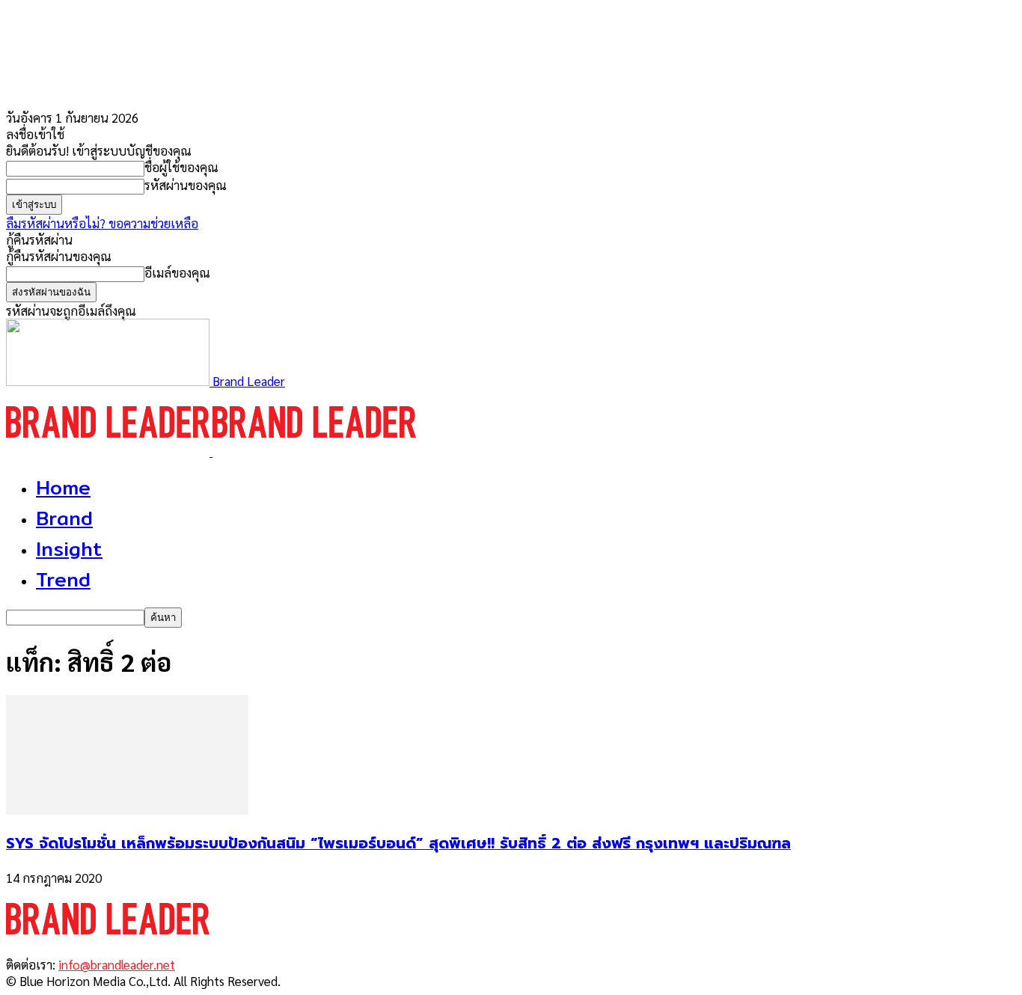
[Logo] (109, 451)
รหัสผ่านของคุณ (185, 185)
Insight (69, 548)
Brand (64, 518)
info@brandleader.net (116, 964)
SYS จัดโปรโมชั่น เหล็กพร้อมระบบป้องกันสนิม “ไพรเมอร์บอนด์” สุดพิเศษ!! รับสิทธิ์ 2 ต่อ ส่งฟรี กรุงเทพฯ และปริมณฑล (398, 843)
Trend (63, 579)
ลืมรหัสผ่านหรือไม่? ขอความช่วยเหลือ (102, 223)
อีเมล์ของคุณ (177, 272)
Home (63, 487)
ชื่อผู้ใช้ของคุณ (181, 167)
